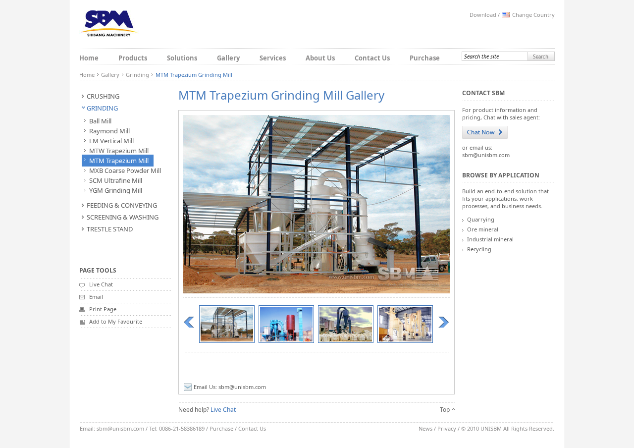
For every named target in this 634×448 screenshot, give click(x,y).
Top (445, 409)
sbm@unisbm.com (242, 387)
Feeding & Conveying (122, 205)
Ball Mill (100, 120)
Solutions (182, 58)
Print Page (102, 309)
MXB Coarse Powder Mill (125, 170)
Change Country (533, 14)
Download (483, 14)
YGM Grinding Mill (115, 190)
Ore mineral (482, 229)
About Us (320, 58)
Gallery (228, 58)
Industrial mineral (490, 239)
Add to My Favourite (115, 321)
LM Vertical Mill (111, 140)
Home (89, 58)
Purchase (425, 58)
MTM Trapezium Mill (119, 160)
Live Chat (101, 284)
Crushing (103, 96)
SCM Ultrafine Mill (115, 180)
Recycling (479, 249)
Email (96, 296)
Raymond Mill (109, 130)
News (425, 428)
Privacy (446, 428)
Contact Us (372, 58)
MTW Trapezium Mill (119, 150)
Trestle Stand (110, 228)
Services (273, 58)
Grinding (137, 74)
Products (132, 58)
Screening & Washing (122, 217)
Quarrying (480, 219)
